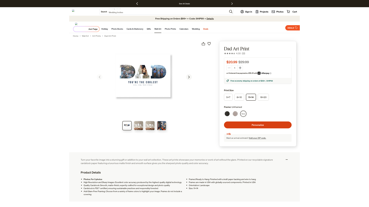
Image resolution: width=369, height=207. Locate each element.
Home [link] (75, 36)
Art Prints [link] (96, 36)
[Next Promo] (232, 3)
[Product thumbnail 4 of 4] (161, 125)
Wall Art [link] (85, 36)
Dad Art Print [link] (110, 36)
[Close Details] (286, 159)
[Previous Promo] (138, 3)
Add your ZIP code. (257, 138)
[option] (227, 114)
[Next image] (189, 77)
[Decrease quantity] (229, 67)
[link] (234, 53)
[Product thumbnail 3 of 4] (150, 125)
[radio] (228, 97)
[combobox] (163, 11)
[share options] (203, 43)
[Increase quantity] (240, 67)
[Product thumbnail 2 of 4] (138, 125)
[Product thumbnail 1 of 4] (127, 125)
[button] (230, 11)
